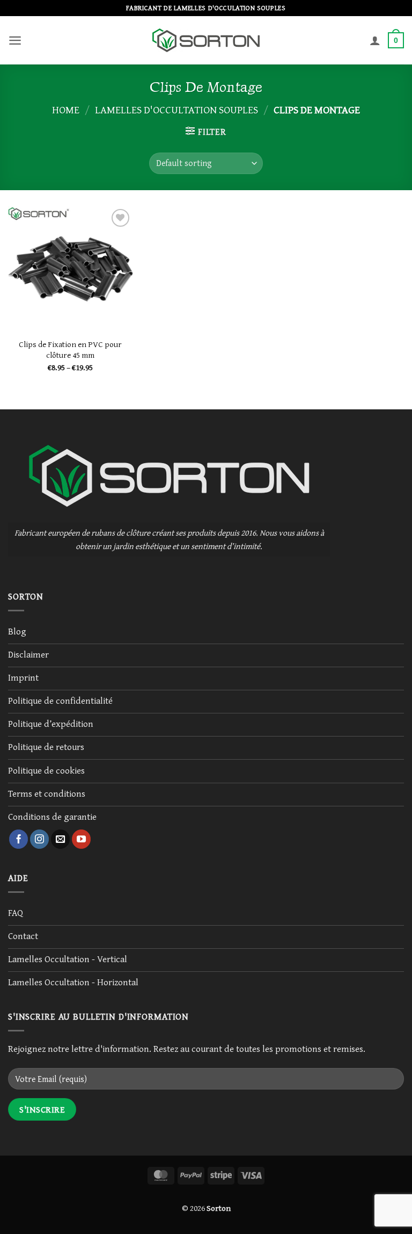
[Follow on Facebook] (18, 839)
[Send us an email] (60, 839)
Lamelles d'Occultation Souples (176, 109)
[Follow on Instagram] (39, 839)
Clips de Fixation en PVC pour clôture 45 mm (70, 349)
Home (65, 109)
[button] (15, 40)
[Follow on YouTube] (81, 839)
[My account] (375, 40)
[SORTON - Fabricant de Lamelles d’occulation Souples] (206, 40)
